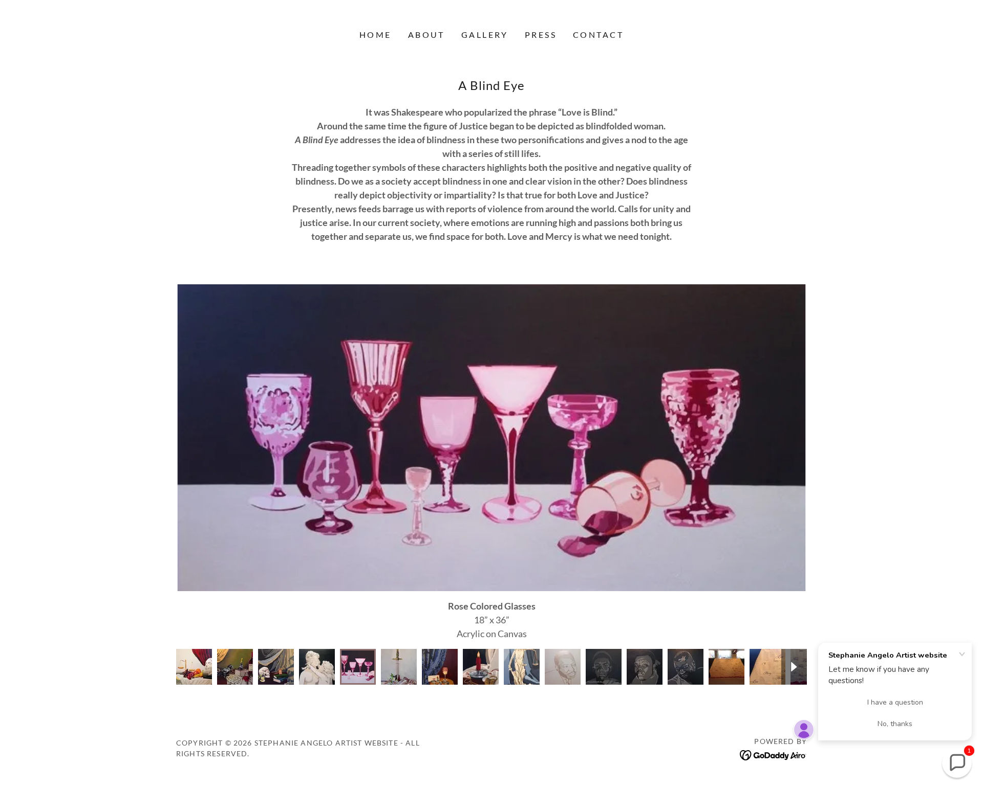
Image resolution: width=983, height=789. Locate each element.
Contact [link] (598, 34)
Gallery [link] (484, 34)
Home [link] (375, 34)
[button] (957, 763)
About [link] (426, 34)
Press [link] (541, 34)
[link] (773, 754)
